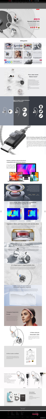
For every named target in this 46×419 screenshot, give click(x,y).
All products (9, 2)
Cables (32, 2)
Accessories (36, 2)
